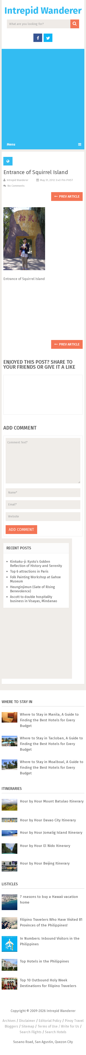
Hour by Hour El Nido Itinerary (45, 846)
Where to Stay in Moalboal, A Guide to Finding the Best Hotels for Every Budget (51, 767)
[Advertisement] (43, 94)
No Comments (16, 185)
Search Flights (31, 1032)
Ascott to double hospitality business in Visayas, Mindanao (33, 599)
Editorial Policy (50, 1021)
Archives (9, 1021)
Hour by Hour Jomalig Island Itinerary (51, 832)
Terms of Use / (49, 1026)
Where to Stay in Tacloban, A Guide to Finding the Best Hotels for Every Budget (51, 744)
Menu (11, 144)
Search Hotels (55, 1032)
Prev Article (69, 196)
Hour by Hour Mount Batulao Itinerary (51, 801)
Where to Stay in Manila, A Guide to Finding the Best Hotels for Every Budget (49, 720)
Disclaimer (27, 1021)
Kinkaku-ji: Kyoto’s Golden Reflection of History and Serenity (36, 564)
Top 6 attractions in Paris (29, 571)
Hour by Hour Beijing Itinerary (45, 863)
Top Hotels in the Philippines (44, 961)
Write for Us (70, 1026)
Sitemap (28, 1026)
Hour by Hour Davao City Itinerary (48, 820)
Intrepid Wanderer (43, 10)
